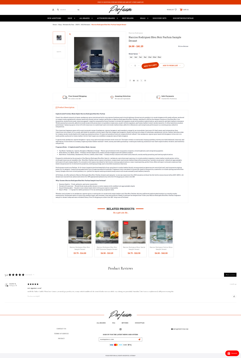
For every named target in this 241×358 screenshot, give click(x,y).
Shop (70, 18)
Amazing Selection (123, 96)
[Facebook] (130, 80)
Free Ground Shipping (77, 96)
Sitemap (132, 355)
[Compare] (88, 233)
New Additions (54, 18)
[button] (34, 275)
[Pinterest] (145, 80)
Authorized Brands (106, 18)
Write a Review (183, 46)
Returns (125, 323)
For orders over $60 (74, 99)
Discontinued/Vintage (183, 18)
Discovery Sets (159, 18)
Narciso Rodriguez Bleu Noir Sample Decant (80, 248)
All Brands (84, 18)
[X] (141, 80)
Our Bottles (139, 323)
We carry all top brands (122, 99)
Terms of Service (61, 334)
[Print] (137, 80)
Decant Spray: (134, 54)
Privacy (61, 338)
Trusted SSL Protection (169, 99)
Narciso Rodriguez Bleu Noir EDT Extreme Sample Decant (106, 248)
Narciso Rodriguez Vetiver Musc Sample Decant (161, 248)
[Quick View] (88, 223)
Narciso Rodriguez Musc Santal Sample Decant (134, 248)
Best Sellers (127, 18)
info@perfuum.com (180, 329)
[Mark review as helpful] (234, 296)
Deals (142, 18)
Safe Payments (167, 96)
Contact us (61, 329)
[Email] (133, 80)
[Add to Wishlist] (88, 228)
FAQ (113, 323)
